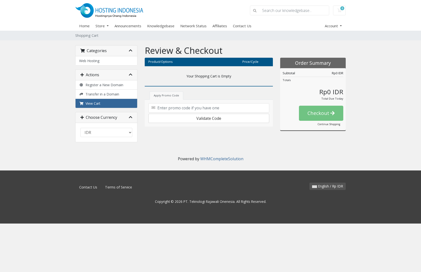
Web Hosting (89, 60)
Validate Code (208, 118)
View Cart (92, 103)
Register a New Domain (103, 85)
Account (332, 25)
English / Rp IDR (330, 186)
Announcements (128, 25)
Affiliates (219, 25)
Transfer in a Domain (101, 94)
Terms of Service (118, 187)
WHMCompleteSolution (221, 158)
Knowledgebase (160, 25)
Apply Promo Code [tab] (166, 95)
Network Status (193, 25)
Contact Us (242, 25)
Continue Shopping (328, 124)
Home (84, 25)
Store (101, 25)
